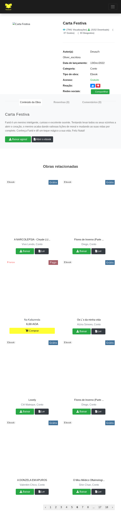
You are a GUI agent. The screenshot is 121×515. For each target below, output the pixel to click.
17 (99, 507)
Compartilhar (101, 91)
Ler (42, 251)
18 (106, 507)
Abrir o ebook (43, 139)
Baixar (26, 251)
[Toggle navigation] (112, 7)
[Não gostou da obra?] (98, 86)
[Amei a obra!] (92, 86)
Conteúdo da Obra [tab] (30, 102)
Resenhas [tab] (61, 102)
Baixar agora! (19, 139)
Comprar (33, 330)
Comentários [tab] (91, 102)
